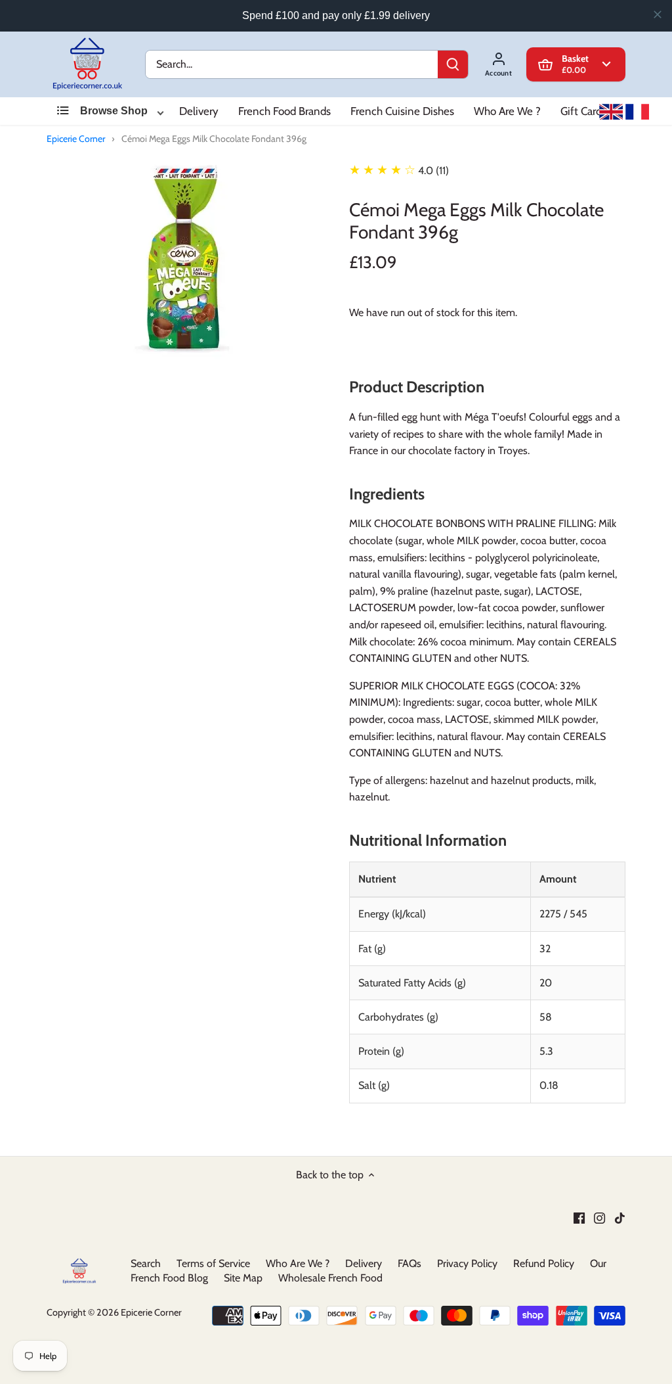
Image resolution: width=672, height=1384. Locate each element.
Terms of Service (213, 1263)
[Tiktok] (619, 1218)
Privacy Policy (467, 1263)
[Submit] (453, 64)
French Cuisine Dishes (402, 111)
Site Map (243, 1278)
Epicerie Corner (76, 139)
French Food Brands (284, 111)
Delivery (199, 111)
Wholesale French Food (330, 1278)
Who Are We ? (507, 111)
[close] (657, 14)
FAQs (409, 1263)
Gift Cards (583, 111)
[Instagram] (599, 1218)
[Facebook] (579, 1218)
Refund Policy (543, 1263)
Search (146, 1263)
